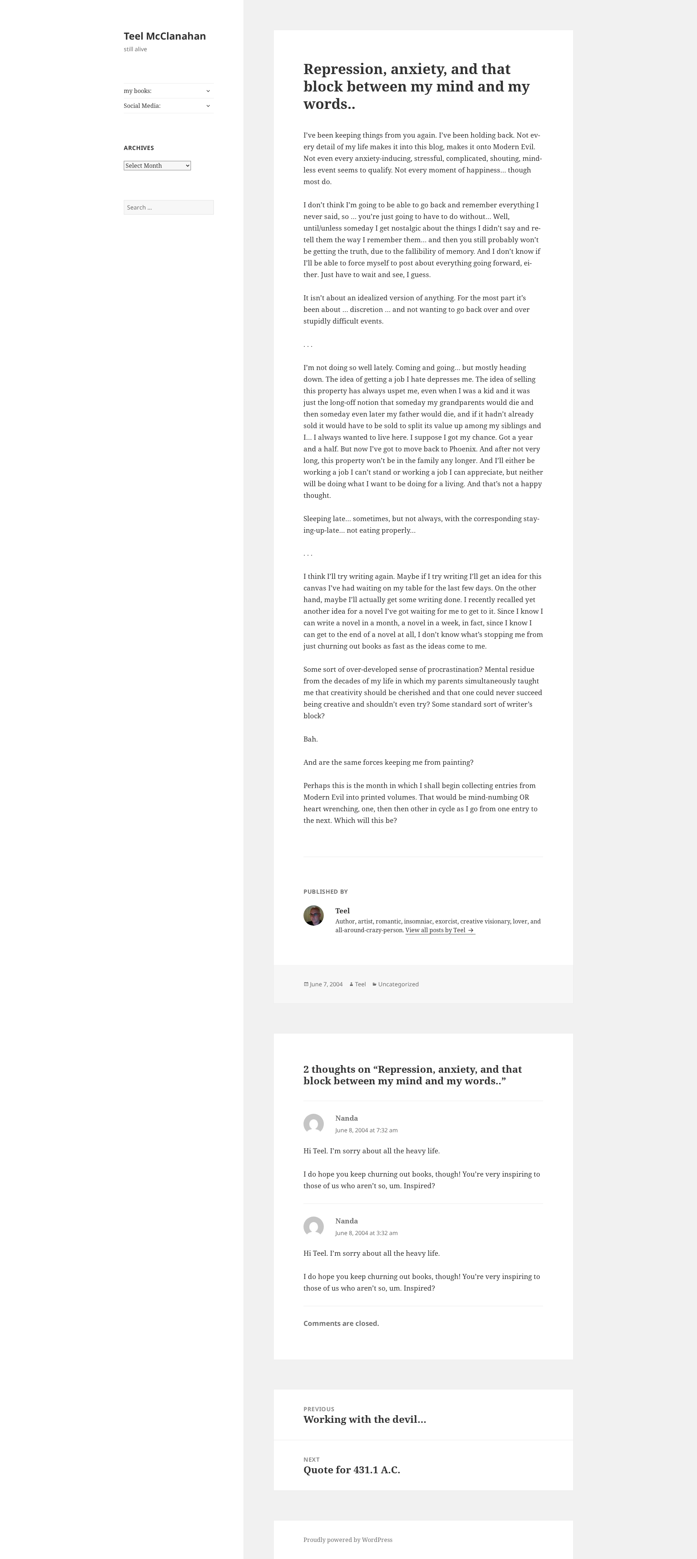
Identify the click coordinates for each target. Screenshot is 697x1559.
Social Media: (142, 106)
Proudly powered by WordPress (347, 1540)
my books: (138, 91)
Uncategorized (398, 984)
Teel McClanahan (165, 35)
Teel (360, 984)
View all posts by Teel (436, 930)
